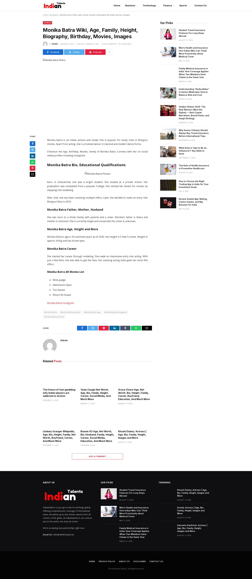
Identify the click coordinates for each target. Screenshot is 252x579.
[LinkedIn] (32, 156)
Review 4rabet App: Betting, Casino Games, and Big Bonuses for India (193, 202)
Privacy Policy (107, 561)
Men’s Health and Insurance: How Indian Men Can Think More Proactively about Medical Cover (193, 52)
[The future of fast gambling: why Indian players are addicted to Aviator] (60, 376)
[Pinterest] (32, 168)
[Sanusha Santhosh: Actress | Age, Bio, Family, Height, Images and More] (167, 529)
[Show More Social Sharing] (109, 52)
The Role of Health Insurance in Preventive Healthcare (194, 167)
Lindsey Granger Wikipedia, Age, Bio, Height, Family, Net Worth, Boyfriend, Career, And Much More (59, 436)
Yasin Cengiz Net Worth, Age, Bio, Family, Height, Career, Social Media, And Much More (95, 394)
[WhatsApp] (32, 162)
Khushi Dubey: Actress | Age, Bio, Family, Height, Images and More (132, 434)
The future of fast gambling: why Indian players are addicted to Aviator (59, 393)
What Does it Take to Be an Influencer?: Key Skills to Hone (193, 151)
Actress (47, 23)
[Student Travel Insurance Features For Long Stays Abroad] (168, 34)
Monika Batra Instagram (60, 303)
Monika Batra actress (70, 312)
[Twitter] (32, 149)
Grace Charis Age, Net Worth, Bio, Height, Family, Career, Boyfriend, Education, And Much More (134, 394)
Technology (149, 5)
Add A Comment (97, 456)
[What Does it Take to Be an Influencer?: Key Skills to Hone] (168, 151)
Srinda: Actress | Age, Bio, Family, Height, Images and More (191, 510)
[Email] (32, 174)
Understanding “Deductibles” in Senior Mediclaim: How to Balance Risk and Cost (194, 92)
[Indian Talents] (55, 5)
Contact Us (200, 5)
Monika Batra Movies (54, 316)
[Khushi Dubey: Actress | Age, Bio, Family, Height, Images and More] (135, 418)
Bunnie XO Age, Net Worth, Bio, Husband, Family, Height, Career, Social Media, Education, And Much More (97, 436)
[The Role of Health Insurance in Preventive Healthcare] (168, 169)
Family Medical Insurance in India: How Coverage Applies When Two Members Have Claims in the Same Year (194, 72)
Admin (55, 44)
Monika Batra (50, 312)
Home (117, 5)
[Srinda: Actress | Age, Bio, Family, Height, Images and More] (167, 511)
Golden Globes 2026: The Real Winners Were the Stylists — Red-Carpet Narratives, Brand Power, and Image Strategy (194, 112)
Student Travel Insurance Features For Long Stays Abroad (192, 33)
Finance (167, 5)
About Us (124, 561)
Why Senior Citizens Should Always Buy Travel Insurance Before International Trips (194, 133)
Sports (183, 5)
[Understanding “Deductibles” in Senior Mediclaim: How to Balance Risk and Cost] (168, 92)
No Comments (110, 44)
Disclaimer (139, 561)
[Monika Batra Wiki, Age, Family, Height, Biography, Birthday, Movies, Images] (97, 94)
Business (130, 5)
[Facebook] (32, 143)
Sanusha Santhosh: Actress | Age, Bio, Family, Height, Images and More (192, 528)
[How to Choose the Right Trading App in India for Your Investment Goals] (168, 185)
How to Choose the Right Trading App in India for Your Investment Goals (194, 184)
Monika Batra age (92, 312)
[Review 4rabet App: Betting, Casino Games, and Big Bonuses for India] (168, 202)
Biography (54, 15)
